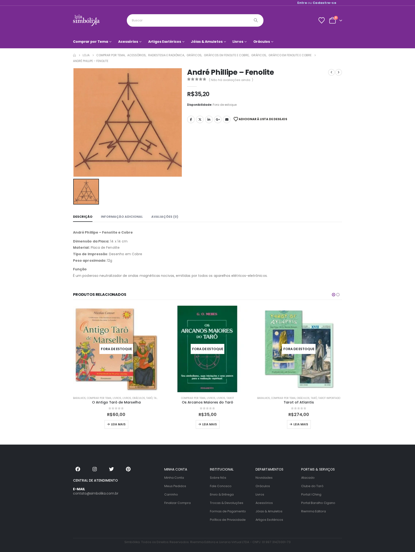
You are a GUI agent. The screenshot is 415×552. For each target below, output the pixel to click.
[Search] (255, 20)
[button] (333, 295)
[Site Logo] (86, 20)
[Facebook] (78, 469)
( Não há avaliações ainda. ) (231, 80)
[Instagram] (94, 469)
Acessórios (128, 41)
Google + (218, 119)
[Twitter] (111, 469)
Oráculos (261, 41)
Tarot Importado (329, 398)
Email (227, 119)
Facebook (191, 119)
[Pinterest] (128, 469)
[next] (338, 72)
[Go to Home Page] (74, 55)
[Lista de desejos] (321, 20)
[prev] (331, 72)
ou (316, 2)
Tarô (149, 398)
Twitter (200, 119)
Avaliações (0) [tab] (164, 216)
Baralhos (79, 398)
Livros (237, 41)
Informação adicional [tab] (122, 216)
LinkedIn (209, 119)
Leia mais (118, 424)
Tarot (230, 398)
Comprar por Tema (90, 41)
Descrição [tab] (82, 216)
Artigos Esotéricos (164, 41)
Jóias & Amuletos (206, 41)
